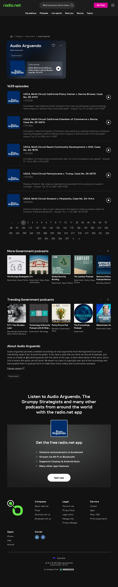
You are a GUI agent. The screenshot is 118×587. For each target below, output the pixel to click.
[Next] (108, 250)
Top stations (30, 13)
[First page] (12, 223)
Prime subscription (98, 519)
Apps (92, 510)
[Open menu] (113, 5)
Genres (80, 13)
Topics (90, 13)
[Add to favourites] (53, 45)
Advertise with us (42, 515)
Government (16, 56)
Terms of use (68, 506)
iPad (9, 541)
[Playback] (58, 68)
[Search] (72, 5)
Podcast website (14, 369)
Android (10, 545)
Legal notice (67, 515)
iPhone (10, 536)
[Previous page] (18, 223)
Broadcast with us (43, 519)
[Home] (11, 36)
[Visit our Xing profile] (43, 537)
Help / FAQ (95, 515)
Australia (61, 558)
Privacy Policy (68, 510)
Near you (69, 13)
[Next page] (73, 238)
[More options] (60, 45)
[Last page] (79, 238)
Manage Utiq (68, 519)
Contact (93, 506)
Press (37, 510)
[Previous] (101, 250)
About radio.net (41, 506)
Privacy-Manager (69, 523)
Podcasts (44, 13)
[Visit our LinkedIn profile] (37, 537)
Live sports (57, 13)
